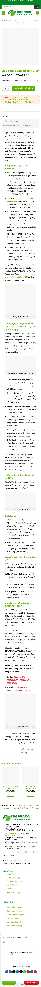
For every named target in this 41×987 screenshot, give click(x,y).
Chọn (10, 795)
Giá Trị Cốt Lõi (12, 885)
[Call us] (22, 3)
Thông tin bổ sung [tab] (10, 121)
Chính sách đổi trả (13, 918)
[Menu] (3, 13)
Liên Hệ (9, 889)
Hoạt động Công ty (13, 892)
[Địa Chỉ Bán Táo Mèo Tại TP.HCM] (10, 775)
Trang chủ (7, 20)
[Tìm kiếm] (36, 7)
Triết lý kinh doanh (13, 878)
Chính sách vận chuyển (15, 915)
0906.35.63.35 (13, 100)
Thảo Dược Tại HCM (26, 805)
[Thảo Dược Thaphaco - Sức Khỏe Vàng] (20, 13)
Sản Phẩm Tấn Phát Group (27, 20)
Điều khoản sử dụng (14, 926)
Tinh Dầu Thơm (12, 808)
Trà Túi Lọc (35, 808)
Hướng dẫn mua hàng (14, 907)
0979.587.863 (23, 100)
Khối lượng (5, 80)
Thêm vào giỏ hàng (23, 88)
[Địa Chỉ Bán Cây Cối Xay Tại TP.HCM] (30, 775)
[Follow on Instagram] (10, 971)
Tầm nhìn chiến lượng (15, 881)
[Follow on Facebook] (14, 3)
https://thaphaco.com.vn (19, 861)
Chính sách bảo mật (13, 922)
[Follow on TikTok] (16, 3)
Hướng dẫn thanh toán (15, 911)
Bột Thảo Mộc (24, 808)
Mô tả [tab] (5, 117)
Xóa (38, 77)
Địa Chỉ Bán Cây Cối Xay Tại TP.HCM (30, 787)
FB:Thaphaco (7, 102)
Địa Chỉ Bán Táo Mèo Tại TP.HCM (10, 787)
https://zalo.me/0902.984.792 (16, 277)
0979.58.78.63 (13, 97)
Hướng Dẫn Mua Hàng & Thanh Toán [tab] (17, 126)
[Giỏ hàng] (37, 13)
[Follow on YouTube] (35, 971)
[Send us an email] (20, 3)
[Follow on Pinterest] (24, 3)
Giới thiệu (10, 874)
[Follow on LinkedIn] (26, 3)
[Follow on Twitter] (18, 3)
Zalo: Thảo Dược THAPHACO (23, 102)
